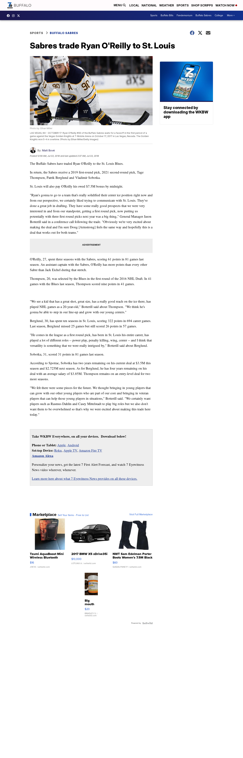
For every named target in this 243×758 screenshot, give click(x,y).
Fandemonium (184, 15)
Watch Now (225, 5)
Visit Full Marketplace (141, 514)
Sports (182, 5)
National (149, 5)
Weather (166, 5)
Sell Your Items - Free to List (73, 515)
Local (134, 5)
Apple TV (70, 450)
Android (73, 445)
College (219, 15)
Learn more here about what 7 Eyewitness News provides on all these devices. (84, 478)
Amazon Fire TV (90, 450)
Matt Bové (48, 150)
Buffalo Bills (167, 15)
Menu (118, 5)
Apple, (62, 445)
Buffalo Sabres (204, 15)
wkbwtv (9, 15)
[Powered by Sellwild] (147, 623)
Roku (58, 450)
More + (231, 15)
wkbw (14, 15)
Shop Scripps (202, 5)
